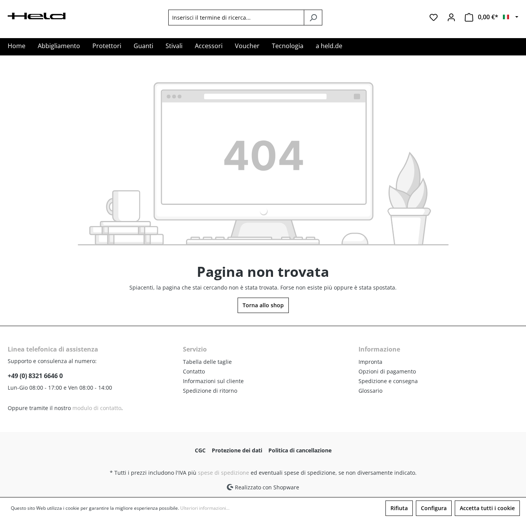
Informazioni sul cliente (213, 381)
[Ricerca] (313, 17)
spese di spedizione (223, 472)
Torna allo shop (263, 305)
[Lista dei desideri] (433, 17)
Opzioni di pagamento (387, 371)
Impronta (370, 361)
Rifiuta (399, 508)
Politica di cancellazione (300, 450)
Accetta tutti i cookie (487, 508)
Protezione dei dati (237, 450)
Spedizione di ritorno (210, 390)
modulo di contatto (96, 408)
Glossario (370, 390)
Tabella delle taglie (207, 361)
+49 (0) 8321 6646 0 (35, 376)
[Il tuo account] (451, 17)
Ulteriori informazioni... (204, 508)
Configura (434, 508)
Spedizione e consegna (388, 381)
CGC (200, 450)
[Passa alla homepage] (36, 15)
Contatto (194, 371)
